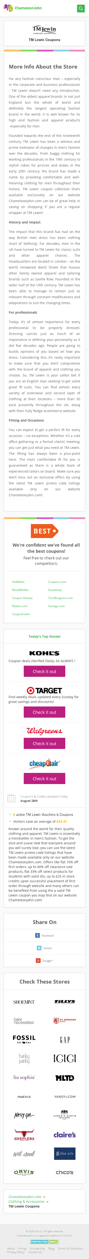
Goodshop (55, 590)
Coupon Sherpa (22, 598)
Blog (51, 1248)
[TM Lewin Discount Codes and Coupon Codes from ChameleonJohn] (23, 8)
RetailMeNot (20, 590)
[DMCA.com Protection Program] (44, 1241)
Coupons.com (57, 582)
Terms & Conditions (70, 1248)
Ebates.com (20, 606)
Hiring (22, 1248)
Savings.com (56, 606)
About (11, 1248)
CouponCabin (21, 614)
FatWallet (18, 582)
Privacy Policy (16, 1252)
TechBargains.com (60, 598)
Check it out (44, 671)
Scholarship (37, 1248)
